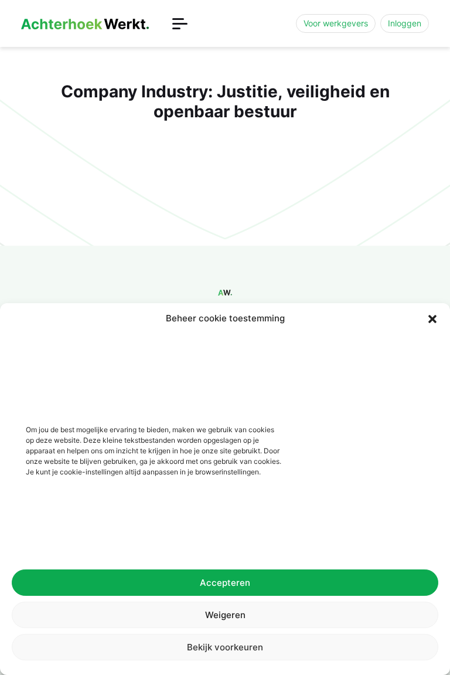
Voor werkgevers (336, 23)
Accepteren (225, 582)
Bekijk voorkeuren (225, 647)
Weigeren (225, 614)
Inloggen (404, 23)
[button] (432, 318)
